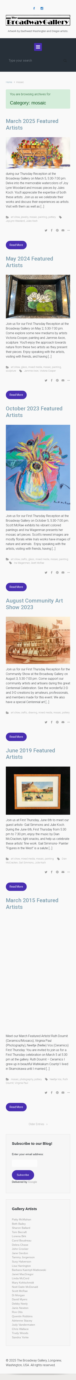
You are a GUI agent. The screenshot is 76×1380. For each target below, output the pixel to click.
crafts (24, 559)
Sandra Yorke (20, 1337)
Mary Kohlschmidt (23, 1282)
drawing (32, 712)
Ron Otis (17, 1312)
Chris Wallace (20, 1329)
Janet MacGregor (23, 1274)
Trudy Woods (20, 1333)
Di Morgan (18, 1295)
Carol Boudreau (21, 1240)
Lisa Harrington (21, 1265)
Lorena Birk (19, 1236)
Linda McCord (20, 1278)
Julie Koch (40, 862)
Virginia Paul (21, 1082)
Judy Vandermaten (23, 1324)
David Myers (19, 1299)
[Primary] (38, 47)
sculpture (11, 370)
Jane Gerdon (20, 1253)
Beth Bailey (19, 1223)
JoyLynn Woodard (15, 220)
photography (26, 1079)
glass (24, 367)
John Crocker (20, 1248)
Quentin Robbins (22, 1316)
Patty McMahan (21, 1219)
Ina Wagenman (22, 562)
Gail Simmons (26, 862)
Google (32, 1181)
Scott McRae (37, 562)
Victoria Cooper (48, 370)
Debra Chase (20, 1244)
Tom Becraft (19, 1232)
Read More (16, 244)
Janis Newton (20, 1307)
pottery (52, 217)
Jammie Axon (31, 370)
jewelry (24, 217)
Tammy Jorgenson (23, 1257)
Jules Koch (32, 220)
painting (42, 217)
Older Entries (36, 1124)
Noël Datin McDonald (25, 1286)
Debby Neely (20, 1303)
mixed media (35, 367)
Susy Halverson (21, 1261)
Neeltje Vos (56, 1079)
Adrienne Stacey (22, 1320)
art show (15, 217)
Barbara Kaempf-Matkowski (29, 1269)
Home (9, 82)
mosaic (33, 217)
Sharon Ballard (21, 1227)
